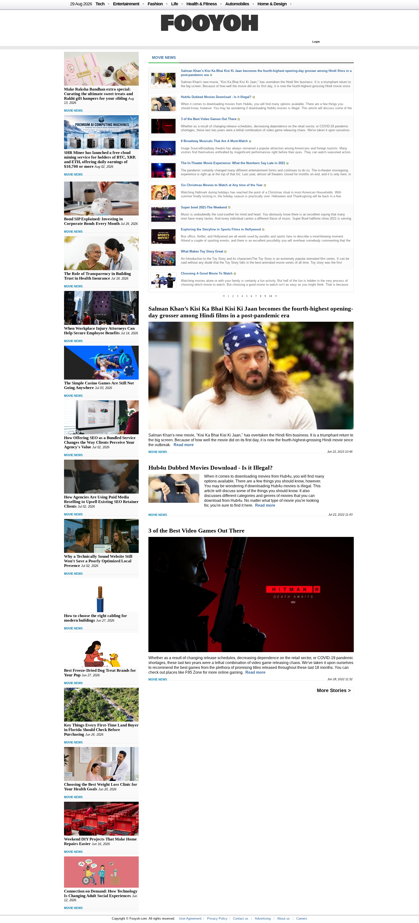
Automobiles (237, 3)
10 (270, 296)
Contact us (240, 918)
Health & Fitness (201, 3)
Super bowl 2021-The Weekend (204, 207)
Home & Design (272, 3)
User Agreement (190, 918)
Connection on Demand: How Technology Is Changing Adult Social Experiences (100, 893)
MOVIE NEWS (73, 110)
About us (283, 918)
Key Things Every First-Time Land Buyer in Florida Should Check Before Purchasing (101, 730)
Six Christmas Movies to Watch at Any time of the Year (222, 185)
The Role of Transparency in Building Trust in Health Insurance (97, 276)
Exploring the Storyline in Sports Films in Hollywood (221, 229)
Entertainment (126, 3)
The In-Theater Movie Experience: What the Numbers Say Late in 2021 (233, 163)
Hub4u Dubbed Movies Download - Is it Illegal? (216, 97)
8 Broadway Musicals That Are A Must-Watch (214, 141)
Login (316, 41)
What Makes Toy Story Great (202, 251)
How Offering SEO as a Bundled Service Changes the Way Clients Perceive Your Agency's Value (100, 442)
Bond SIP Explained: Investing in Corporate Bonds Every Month (93, 221)
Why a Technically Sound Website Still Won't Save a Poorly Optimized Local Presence (98, 561)
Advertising (263, 918)
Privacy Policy (217, 918)
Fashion (155, 3)
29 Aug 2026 (81, 3)
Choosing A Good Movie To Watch (207, 273)
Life (174, 3)
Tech (100, 3)
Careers (301, 918)
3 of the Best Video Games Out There (208, 119)
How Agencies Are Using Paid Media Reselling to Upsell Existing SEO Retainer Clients (101, 502)
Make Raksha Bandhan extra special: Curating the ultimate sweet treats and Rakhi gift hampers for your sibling (98, 94)
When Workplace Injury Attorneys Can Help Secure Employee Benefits (99, 330)
